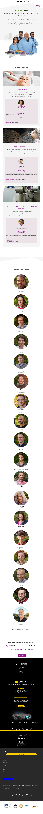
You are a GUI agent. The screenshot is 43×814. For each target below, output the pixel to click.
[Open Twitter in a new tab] (15, 795)
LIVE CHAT (33, 645)
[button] (20, 734)
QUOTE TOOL (21, 744)
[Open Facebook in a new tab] (12, 795)
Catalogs (4, 776)
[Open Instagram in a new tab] (27, 795)
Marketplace (20, 688)
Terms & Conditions (16, 788)
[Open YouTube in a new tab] (19, 795)
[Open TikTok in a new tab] (30, 795)
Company (4, 760)
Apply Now (7, 778)
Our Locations (5, 763)
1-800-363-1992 (11, 645)
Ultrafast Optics (21, 667)
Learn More (21, 706)
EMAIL (22, 741)
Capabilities (21, 666)
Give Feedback (5, 772)
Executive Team (5, 762)
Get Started (21, 655)
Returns (4, 769)
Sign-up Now (21, 754)
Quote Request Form (17, 649)
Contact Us (21, 672)
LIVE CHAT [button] (22, 738)
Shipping (4, 767)
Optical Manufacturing (20, 697)
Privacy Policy (5, 788)
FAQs (3, 771)
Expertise (21, 671)
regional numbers (12, 646)
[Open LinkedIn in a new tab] (23, 795)
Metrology (21, 668)
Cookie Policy (10, 788)
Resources (21, 670)
